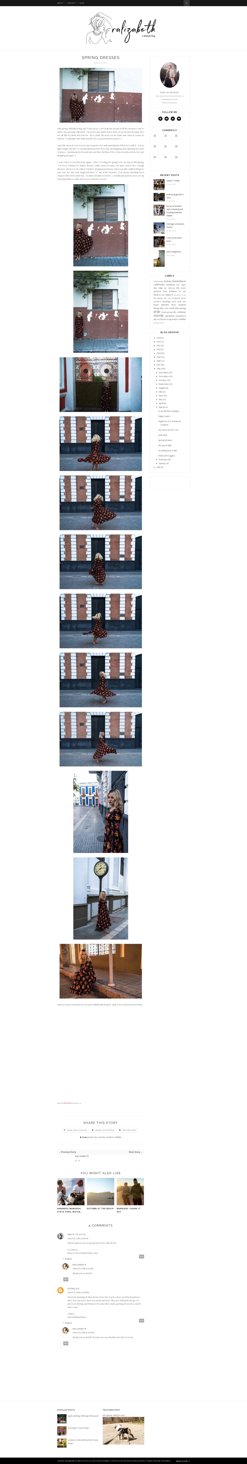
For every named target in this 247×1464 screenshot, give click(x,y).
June (161, 395)
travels (101, 1137)
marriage (166, 301)
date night (181, 285)
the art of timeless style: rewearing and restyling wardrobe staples (174, 211)
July (160, 392)
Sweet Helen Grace (77, 1317)
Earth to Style (77, 1234)
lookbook (176, 298)
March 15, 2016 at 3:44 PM (78, 1292)
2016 (159, 368)
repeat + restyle (173, 180)
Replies (68, 1259)
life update (158, 298)
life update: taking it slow (114, 1415)
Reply (141, 1256)
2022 (159, 345)
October (163, 380)
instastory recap (180, 295)
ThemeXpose (165, 1461)
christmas (170, 284)
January (162, 463)
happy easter (164, 416)
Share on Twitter (104, 1130)
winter (175, 319)
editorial (171, 288)
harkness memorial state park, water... (70, 1210)
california (159, 284)
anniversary (158, 281)
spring (183, 308)
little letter (167, 298)
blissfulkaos (179, 281)
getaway (157, 291)
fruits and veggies (166, 455)
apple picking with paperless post (83, 1416)
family (183, 288)
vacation (109, 1137)
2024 (159, 338)
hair (165, 291)
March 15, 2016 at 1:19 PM (78, 1238)
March (162, 407)
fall (177, 288)
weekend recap (164, 319)
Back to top (182, 1461)
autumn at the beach (100, 1208)
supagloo (73, 1288)
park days (162, 435)
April (161, 403)
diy (165, 288)
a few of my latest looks (174, 239)
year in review (159, 323)
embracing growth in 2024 (175, 196)
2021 (158, 349)
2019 (159, 357)
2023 (159, 342)
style (157, 312)
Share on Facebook (77, 1130)
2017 (158, 365)
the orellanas (179, 312)
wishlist (117, 1137)
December (164, 372)
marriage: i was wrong (78, 1428)
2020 (159, 353)
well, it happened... (174, 251)
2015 (158, 467)
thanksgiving (167, 312)
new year (177, 301)
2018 (158, 361)
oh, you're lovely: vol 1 (168, 430)
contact (71, 3)
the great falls (164, 445)
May (161, 399)
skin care (164, 308)
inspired (169, 295)
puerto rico (92, 1137)
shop (82, 3)
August (162, 388)
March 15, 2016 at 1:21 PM (83, 1268)
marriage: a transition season (175, 225)
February (163, 459)
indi (162, 295)
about (60, 3)
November (164, 376)
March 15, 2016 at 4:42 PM (83, 1332)
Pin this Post (129, 1130)
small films (174, 308)
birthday (168, 281)
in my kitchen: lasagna (168, 411)
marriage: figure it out (128, 1210)
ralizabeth (82, 1156)
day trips (158, 288)
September (164, 384)
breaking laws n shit (167, 450)
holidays (173, 291)
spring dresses (165, 440)
